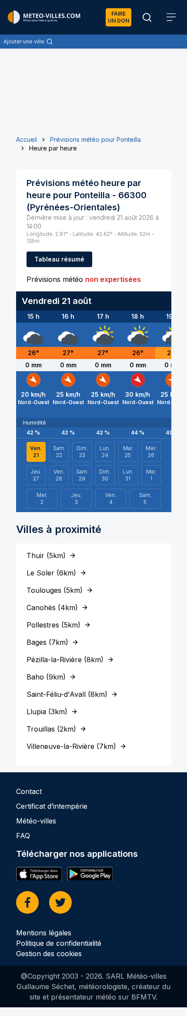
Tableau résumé (59, 259)
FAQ (23, 835)
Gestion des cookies (49, 953)
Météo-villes (36, 821)
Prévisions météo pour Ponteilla (95, 139)
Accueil (26, 139)
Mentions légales (43, 932)
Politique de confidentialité (58, 943)
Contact (29, 791)
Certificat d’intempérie (51, 806)
